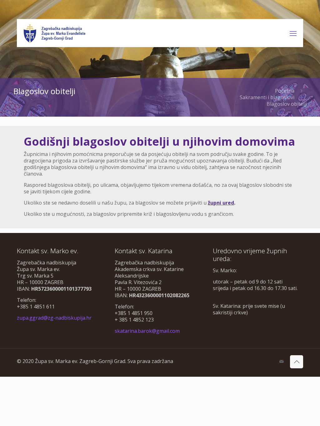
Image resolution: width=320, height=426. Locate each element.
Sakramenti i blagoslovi (267, 97)
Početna (284, 90)
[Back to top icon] (296, 361)
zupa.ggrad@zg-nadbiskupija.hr (54, 317)
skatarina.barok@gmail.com (147, 330)
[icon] (281, 361)
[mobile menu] (293, 33)
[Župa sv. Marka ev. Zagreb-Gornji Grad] (55, 33)
